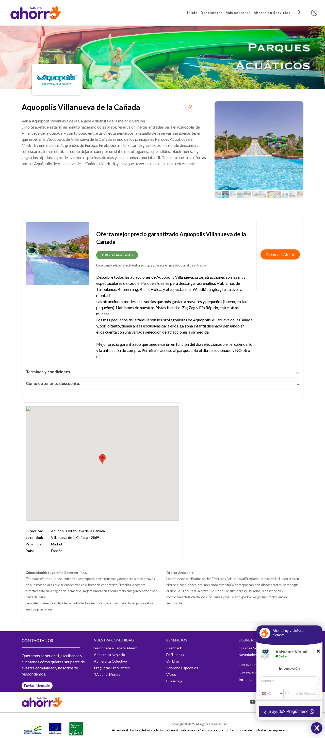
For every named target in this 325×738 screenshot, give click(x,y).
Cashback (174, 648)
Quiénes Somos (251, 648)
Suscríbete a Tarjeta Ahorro (116, 648)
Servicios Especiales (182, 668)
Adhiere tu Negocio (109, 654)
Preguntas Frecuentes (112, 668)
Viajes (171, 674)
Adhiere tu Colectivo (110, 661)
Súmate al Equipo (252, 673)
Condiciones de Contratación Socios (202, 730)
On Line (172, 661)
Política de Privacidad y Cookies (152, 730)
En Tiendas (175, 654)
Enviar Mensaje (37, 686)
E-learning (174, 681)
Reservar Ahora (280, 254)
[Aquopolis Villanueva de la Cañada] (259, 145)
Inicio (192, 13)
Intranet (245, 679)
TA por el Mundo (107, 674)
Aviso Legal (120, 730)
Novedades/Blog (252, 654)
